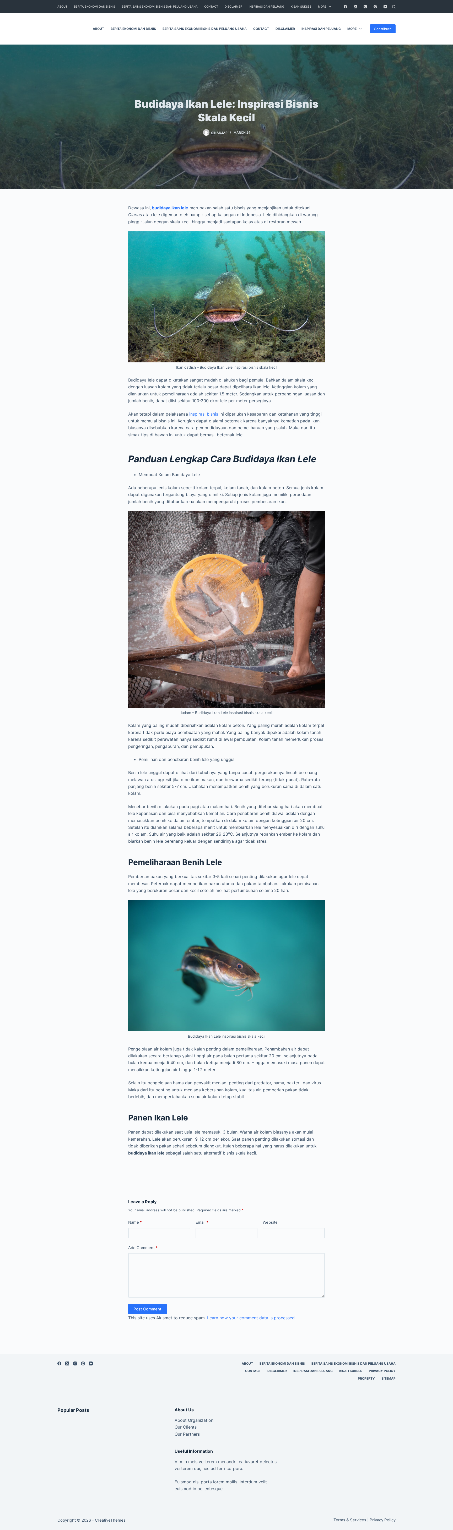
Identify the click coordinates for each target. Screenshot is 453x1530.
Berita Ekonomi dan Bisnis (94, 6)
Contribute (383, 29)
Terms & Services (349, 1519)
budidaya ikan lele (170, 207)
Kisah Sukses (301, 6)
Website (270, 1222)
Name (135, 1222)
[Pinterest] (375, 6)
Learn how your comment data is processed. (251, 1317)
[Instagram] (365, 6)
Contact (211, 6)
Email (202, 1222)
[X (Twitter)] (355, 6)
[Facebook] (345, 6)
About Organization (194, 1420)
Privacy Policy (382, 1371)
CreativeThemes (110, 1520)
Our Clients (186, 1427)
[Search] (394, 6)
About (62, 6)
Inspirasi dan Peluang (266, 6)
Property (366, 1378)
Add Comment (143, 1247)
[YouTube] (385, 6)
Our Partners (187, 1434)
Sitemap (388, 1378)
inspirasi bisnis (203, 414)
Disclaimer (233, 6)
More (322, 6)
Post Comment (147, 1308)
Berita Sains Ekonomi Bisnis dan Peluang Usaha (160, 6)
